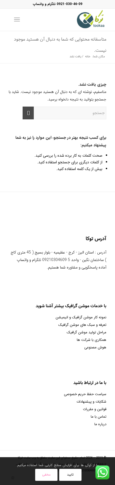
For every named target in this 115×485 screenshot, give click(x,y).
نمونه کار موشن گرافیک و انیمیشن (81, 317)
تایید (70, 474)
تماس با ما (98, 417)
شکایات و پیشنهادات (91, 402)
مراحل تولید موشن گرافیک (86, 332)
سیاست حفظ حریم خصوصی (85, 394)
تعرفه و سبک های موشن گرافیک (82, 325)
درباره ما (100, 424)
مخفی (46, 474)
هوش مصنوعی (95, 347)
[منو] (18, 19)
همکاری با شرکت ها (91, 340)
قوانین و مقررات (94, 409)
